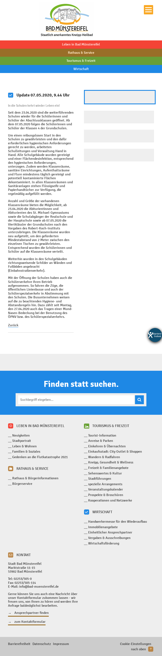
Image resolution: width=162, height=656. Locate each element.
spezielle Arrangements (105, 484)
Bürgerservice (22, 484)
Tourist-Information (102, 435)
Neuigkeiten (21, 435)
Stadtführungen (99, 479)
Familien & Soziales (26, 451)
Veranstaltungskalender (105, 489)
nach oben (138, 649)
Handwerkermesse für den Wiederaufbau (117, 522)
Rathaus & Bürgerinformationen (35, 478)
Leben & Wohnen (24, 446)
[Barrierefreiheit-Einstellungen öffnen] (155, 335)
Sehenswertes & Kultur (105, 473)
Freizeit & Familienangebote (108, 468)
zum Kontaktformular (30, 622)
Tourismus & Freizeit (81, 61)
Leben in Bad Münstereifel (81, 44)
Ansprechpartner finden (31, 613)
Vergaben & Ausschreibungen (109, 538)
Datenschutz (41, 644)
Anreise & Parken (100, 441)
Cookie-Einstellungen (135, 644)
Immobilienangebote (103, 527)
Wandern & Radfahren (104, 457)
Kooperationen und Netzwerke (110, 500)
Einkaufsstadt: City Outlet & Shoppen (115, 451)
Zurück (13, 325)
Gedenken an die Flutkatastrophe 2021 (40, 457)
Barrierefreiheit (19, 644)
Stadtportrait (21, 441)
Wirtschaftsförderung (103, 543)
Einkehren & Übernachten (107, 446)
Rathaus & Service (81, 53)
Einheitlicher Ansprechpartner (110, 532)
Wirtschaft (81, 69)
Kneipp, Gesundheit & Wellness (110, 462)
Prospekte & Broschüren (105, 495)
